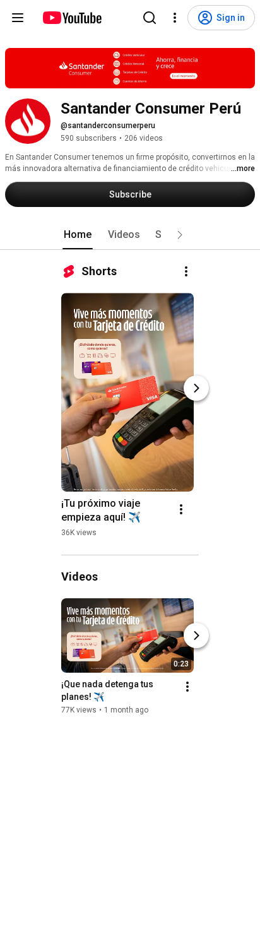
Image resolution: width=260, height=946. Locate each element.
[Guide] (17, 17)
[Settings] (174, 17)
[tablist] (130, 235)
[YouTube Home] (71, 17)
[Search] (149, 17)
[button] (180, 235)
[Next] (196, 388)
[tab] (77, 235)
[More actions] (186, 271)
